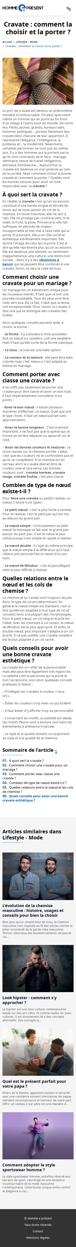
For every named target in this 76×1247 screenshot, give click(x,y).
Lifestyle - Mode (26, 42)
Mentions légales (38, 1238)
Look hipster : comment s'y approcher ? (29, 1000)
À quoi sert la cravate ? (23, 760)
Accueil (7, 42)
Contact (38, 1231)
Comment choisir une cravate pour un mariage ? (34, 767)
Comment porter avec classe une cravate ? (31, 776)
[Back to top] (65, 1236)
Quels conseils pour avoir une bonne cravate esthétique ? (35, 798)
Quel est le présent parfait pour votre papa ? (34, 1084)
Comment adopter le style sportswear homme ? (28, 1167)
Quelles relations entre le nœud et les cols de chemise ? (37, 789)
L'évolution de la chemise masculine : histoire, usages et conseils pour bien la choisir (33, 910)
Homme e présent (40, 1218)
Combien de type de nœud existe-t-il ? (34, 783)
